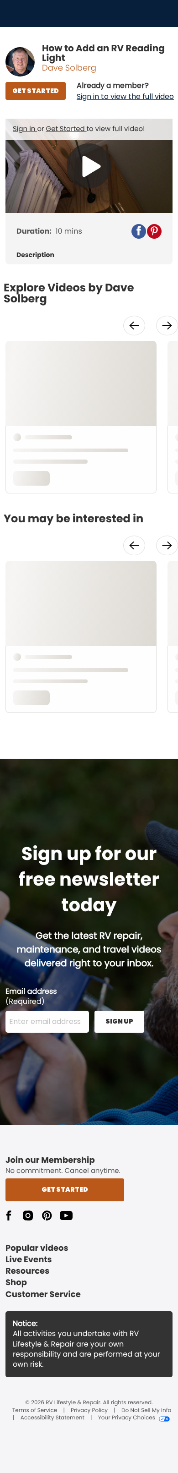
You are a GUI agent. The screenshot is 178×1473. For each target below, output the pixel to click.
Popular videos (36, 1248)
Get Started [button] (65, 1189)
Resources (27, 1271)
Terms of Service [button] (34, 1410)
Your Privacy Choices (126, 1418)
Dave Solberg (69, 68)
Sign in (25, 129)
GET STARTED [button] (35, 90)
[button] (125, 91)
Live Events (28, 1259)
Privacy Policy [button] (89, 1410)
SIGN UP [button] (119, 1021)
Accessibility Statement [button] (52, 1418)
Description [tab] (35, 255)
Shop (16, 1282)
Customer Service (43, 1294)
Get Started (66, 129)
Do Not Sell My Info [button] (146, 1410)
